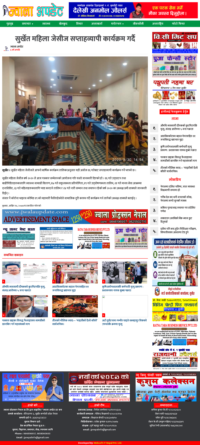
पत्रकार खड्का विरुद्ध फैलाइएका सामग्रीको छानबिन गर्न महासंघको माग (23, 322)
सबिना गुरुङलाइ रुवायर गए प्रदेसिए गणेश (177, 210)
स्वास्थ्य (46, 23)
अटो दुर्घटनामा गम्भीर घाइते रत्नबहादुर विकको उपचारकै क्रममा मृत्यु (124, 322)
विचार (79, 23)
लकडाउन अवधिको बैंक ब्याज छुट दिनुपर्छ (176, 220)
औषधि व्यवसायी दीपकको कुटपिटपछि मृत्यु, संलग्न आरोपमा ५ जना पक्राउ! (23, 289)
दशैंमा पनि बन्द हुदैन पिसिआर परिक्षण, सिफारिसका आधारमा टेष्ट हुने (178, 231)
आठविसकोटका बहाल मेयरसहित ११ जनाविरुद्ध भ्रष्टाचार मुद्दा (70, 289)
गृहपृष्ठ (9, 23)
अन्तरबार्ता (97, 23)
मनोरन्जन (117, 23)
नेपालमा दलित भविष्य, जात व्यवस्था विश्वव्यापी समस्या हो (177, 188)
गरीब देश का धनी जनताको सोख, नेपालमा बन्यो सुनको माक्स (176, 199)
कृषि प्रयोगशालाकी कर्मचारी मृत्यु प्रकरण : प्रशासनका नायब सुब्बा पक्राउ (122, 289)
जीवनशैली (138, 23)
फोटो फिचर (178, 23)
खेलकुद (63, 23)
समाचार (28, 23)
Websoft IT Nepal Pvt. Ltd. (108, 443)
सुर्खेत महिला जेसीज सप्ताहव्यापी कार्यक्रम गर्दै (75, 39)
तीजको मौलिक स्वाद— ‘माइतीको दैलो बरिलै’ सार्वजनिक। (74, 322)
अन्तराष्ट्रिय (157, 23)
